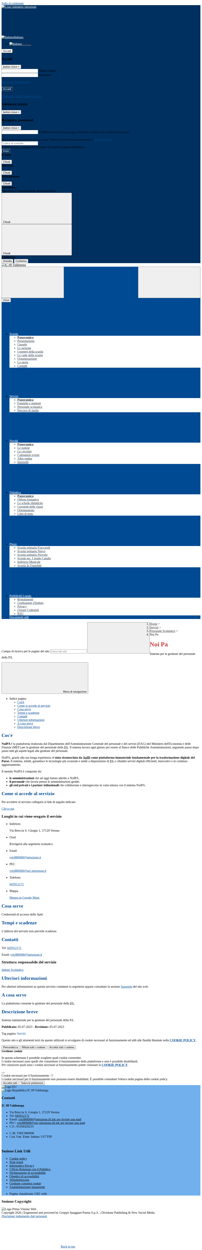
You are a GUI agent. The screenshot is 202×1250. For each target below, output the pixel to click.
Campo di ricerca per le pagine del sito (25, 651)
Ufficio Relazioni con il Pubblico (29, 1169)
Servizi (154, 627)
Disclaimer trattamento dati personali (24, 1216)
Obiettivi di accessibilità (24, 1176)
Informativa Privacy (21, 1165)
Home (153, 623)
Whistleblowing (19, 1180)
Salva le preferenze (32, 1083)
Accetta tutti (61, 1047)
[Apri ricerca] (169, 282)
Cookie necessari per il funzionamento (26, 1075)
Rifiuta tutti (33, 1047)
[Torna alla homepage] (101, 265)
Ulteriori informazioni (30, 720)
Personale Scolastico (162, 631)
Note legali (16, 1162)
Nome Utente (47, 70)
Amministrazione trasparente (27, 1187)
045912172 (16, 884)
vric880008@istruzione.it (25, 857)
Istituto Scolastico (12, 969)
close (6, 300)
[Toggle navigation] (33, 282)
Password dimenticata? (16, 82)
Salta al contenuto (13, 3)
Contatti (22, 716)
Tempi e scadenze (28, 712)
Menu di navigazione (74, 691)
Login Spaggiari (102, 139)
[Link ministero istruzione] (19, 6)
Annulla (7, 261)
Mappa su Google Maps (24, 897)
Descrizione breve (28, 727)
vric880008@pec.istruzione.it (27, 870)
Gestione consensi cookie (25, 1183)
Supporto (126, 986)
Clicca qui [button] (8, 808)
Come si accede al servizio (33, 705)
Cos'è (20, 702)
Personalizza (10, 1047)
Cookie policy (18, 1158)
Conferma (21, 261)
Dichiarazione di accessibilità (27, 1172)
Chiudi (6, 161)
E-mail (43, 132)
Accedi (7, 51)
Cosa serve (24, 709)
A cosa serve (25, 723)
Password (45, 75)
